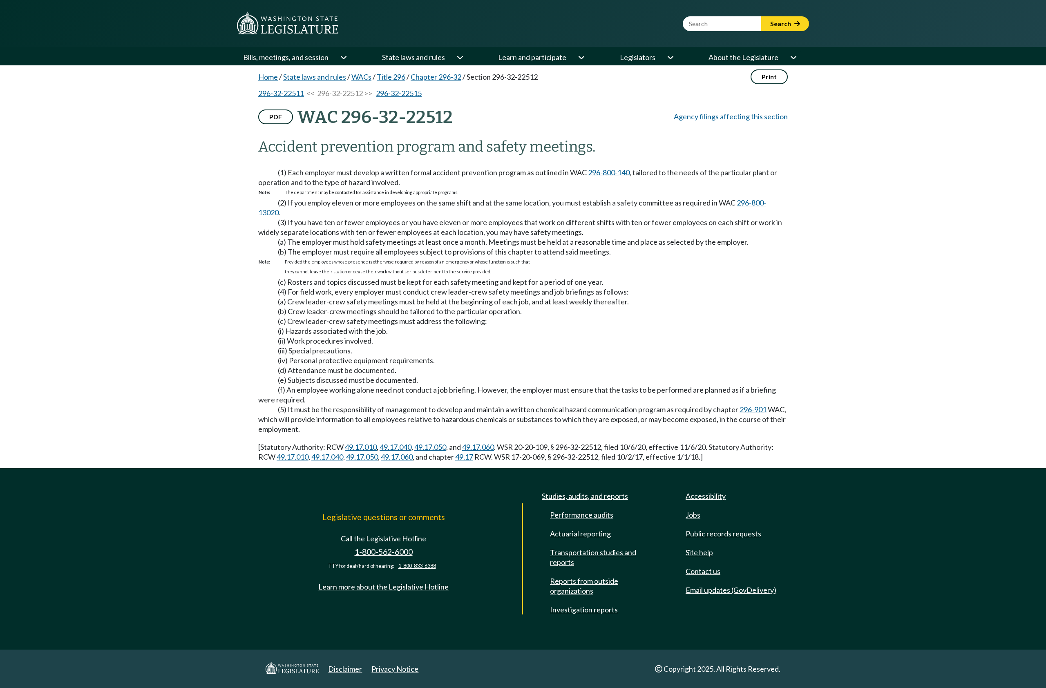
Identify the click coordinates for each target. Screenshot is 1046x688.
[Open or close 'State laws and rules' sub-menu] (459, 57)
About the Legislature (743, 57)
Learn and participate (532, 57)
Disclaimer (345, 668)
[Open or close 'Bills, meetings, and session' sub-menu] (343, 57)
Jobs (693, 514)
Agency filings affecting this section (731, 116)
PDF (275, 117)
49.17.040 (395, 446)
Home (268, 76)
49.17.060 (478, 446)
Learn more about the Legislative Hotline (383, 586)
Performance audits (581, 514)
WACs (361, 76)
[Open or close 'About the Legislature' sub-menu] (793, 57)
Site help (699, 552)
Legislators (637, 57)
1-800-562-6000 (384, 551)
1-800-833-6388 (417, 566)
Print (769, 76)
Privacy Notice (394, 668)
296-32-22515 (399, 93)
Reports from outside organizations (584, 585)
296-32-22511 (281, 93)
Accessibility (706, 495)
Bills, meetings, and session (286, 57)
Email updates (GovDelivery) (731, 589)
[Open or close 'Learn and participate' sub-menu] (581, 57)
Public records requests (723, 533)
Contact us (703, 571)
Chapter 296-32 (436, 76)
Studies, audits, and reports (585, 495)
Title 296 (391, 76)
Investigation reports (584, 609)
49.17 (464, 456)
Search (781, 23)
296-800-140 (609, 172)
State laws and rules (413, 57)
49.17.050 (430, 446)
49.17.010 (361, 446)
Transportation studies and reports (593, 557)
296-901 (753, 409)
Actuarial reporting (580, 533)
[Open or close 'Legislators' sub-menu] (670, 57)
